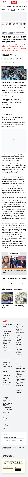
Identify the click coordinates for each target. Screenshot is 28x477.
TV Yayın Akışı (19, 349)
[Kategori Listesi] (26, 2)
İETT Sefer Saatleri (7, 407)
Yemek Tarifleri (6, 359)
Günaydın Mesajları (7, 366)
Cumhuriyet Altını (6, 375)
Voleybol (23, 9)
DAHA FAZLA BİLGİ (8, 470)
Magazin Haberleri (7, 331)
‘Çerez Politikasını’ (17, 466)
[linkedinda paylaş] (8, 59)
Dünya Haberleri (6, 335)
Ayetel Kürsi (5, 361)
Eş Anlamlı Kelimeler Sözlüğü (20, 380)
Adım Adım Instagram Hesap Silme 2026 (7, 424)
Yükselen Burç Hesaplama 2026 (7, 411)
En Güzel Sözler (19, 385)
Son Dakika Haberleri (7, 324)
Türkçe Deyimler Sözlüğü (6, 401)
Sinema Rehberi (19, 347)
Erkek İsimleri (19, 390)
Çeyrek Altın (5, 369)
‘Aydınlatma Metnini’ (7, 467)
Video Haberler (19, 359)
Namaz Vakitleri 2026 (19, 327)
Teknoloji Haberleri (7, 340)
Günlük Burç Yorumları (19, 340)
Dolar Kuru (5, 347)
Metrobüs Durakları (20, 387)
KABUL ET (18, 470)
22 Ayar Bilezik (6, 377)
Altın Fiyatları (5, 345)
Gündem (8, 6)
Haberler (3, 31)
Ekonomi (15, 6)
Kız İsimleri (18, 392)
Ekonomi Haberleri (7, 328)
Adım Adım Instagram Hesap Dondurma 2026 (7, 420)
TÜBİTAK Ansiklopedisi (19, 374)
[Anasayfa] (5, 321)
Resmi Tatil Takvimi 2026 (7, 427)
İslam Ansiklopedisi (20, 371)
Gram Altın (5, 368)
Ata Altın (4, 373)
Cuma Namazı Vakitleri (19, 330)
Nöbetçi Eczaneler (20, 332)
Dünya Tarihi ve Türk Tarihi (20, 369)
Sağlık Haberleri (6, 337)
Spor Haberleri (6, 333)
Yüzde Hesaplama (7, 414)
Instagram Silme (20, 354)
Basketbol (13, 9)
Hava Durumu (19, 344)
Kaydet (21, 440)
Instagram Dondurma (18, 352)
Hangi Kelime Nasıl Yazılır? (20, 383)
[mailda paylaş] (14, 59)
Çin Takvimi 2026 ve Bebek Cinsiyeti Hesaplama (7, 404)
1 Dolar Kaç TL (6, 378)
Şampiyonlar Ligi (20, 31)
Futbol (8, 9)
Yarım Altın (5, 371)
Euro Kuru (5, 349)
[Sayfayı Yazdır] (17, 59)
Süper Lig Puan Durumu (6, 385)
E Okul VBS (18, 335)
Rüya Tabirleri (19, 366)
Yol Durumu (18, 346)
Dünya (21, 6)
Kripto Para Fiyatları (7, 350)
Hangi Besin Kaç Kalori (19, 377)
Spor (3, 6)
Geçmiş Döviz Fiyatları (6, 416)
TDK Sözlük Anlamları (18, 361)
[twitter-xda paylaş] (5, 59)
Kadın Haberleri (6, 338)
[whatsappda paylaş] (11, 59)
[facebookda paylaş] (2, 59)
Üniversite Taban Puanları (20, 364)
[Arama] (2, 2)
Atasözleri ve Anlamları (5, 398)
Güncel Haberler (6, 330)
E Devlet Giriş (19, 337)
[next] (25, 300)
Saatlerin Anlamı (6, 362)
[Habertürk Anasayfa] (14, 2)
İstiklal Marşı (19, 334)
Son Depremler (19, 342)
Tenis (18, 9)
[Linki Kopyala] (20, 59)
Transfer (3, 9)
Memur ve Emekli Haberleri (6, 343)
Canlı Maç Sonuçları (7, 382)
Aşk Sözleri (5, 364)
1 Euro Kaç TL (5, 380)
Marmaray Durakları (20, 389)
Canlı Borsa (18, 324)
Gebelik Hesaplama (7, 409)
